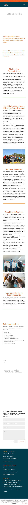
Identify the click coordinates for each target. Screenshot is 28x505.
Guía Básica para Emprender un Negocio (12, 484)
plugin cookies (24, 503)
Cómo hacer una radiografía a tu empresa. (12, 480)
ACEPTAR (14, 503)
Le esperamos (9, 385)
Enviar (22, 442)
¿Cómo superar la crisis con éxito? (11, 482)
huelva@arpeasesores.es (8, 461)
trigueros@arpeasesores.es (8, 474)
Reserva (13, 21)
